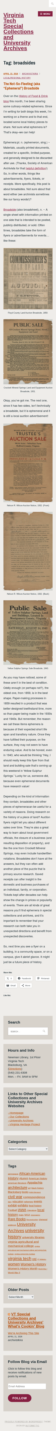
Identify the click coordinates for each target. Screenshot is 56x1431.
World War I (42, 1269)
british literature (35, 1192)
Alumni (23, 1178)
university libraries (33, 1237)
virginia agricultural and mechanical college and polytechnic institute (27, 1250)
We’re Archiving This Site (23, 1333)
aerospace (13, 1174)
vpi (34, 1259)
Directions (15, 1068)
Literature (32, 1210)
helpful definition (36, 168)
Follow (19, 1398)
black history (37, 1188)
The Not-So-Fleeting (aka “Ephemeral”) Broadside (21, 86)
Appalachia (34, 1182)
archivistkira (30, 73)
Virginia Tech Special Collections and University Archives (18, 31)
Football (12, 1210)
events (38, 1201)
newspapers (35, 1215)
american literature (17, 1183)
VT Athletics (41, 1259)
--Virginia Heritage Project (24, 1124)
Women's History (33, 1264)
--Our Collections (18, 1116)
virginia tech (19, 1258)
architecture (17, 1187)
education (17, 1201)
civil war (15, 1196)
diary (10, 1202)
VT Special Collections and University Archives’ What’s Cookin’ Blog (26, 1320)
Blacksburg (14, 1192)
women (14, 1264)
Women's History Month (22, 1268)
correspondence (34, 1197)
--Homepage (15, 1112)
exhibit (12, 1205)
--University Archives (20, 1120)
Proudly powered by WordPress (23, 1421)
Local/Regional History (17, 77)
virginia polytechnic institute (24, 1254)
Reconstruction (32, 1220)
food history (35, 1205)
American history (38, 1178)
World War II (14, 1272)
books (25, 1192)
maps (21, 1215)
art (29, 1188)
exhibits (23, 1205)
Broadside (9, 209)
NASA (27, 1215)
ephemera (28, 1202)
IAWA (22, 1210)
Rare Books (17, 1219)
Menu (46, 13)
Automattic (32, 1425)
